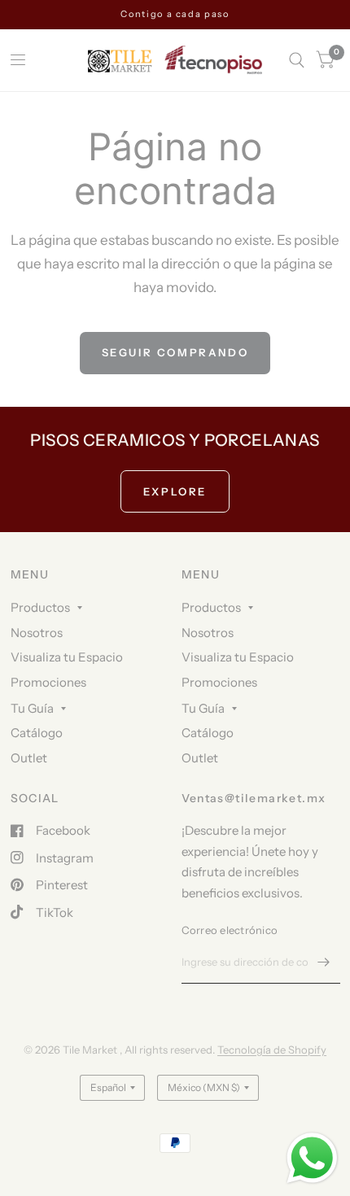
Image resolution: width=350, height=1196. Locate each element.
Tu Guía (32, 708)
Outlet (29, 758)
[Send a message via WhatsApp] (312, 1158)
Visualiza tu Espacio (67, 657)
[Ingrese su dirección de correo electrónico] (324, 962)
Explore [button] (175, 491)
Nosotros (37, 632)
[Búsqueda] (296, 60)
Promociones (48, 682)
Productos (40, 607)
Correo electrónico (230, 929)
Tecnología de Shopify (271, 1049)
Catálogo (37, 732)
